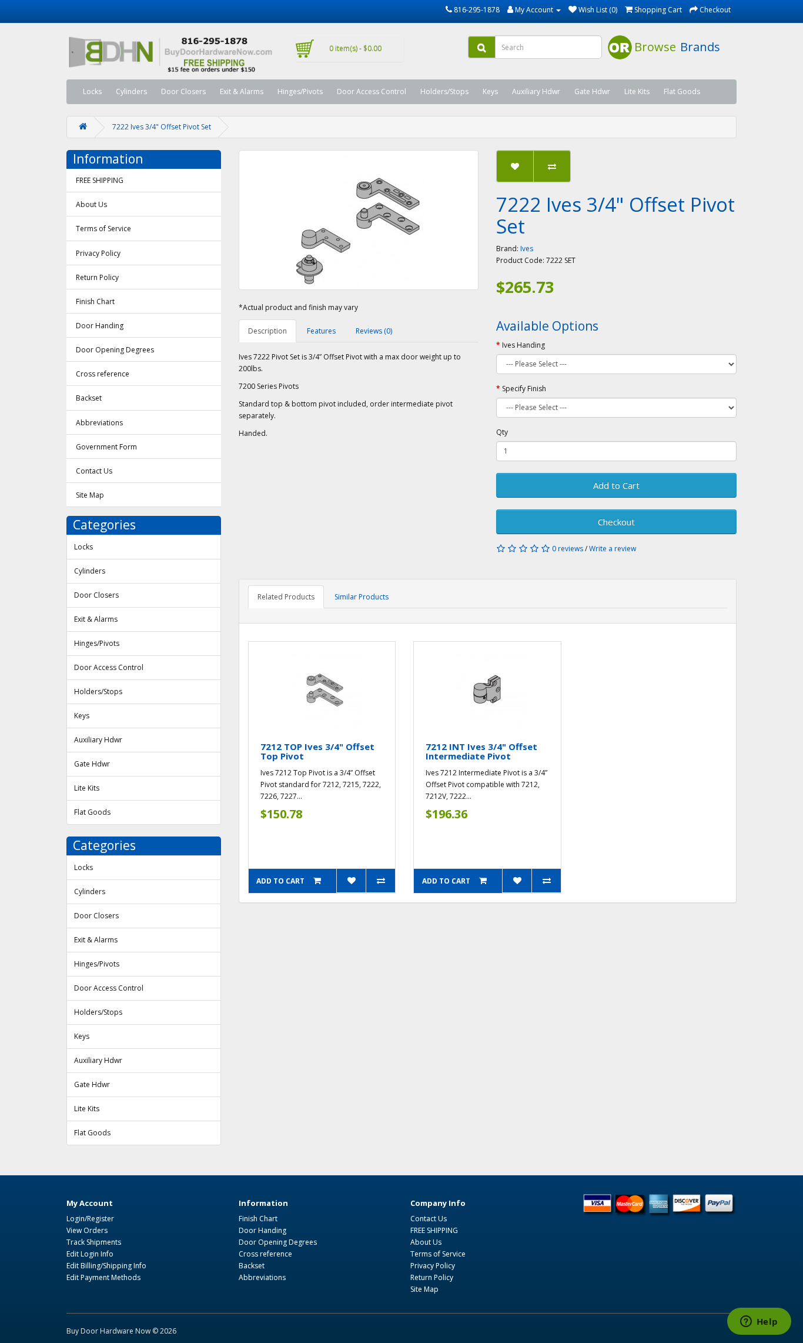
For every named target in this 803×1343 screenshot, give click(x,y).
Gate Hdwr (592, 91)
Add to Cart (616, 485)
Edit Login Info (89, 1254)
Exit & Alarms (241, 91)
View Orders (87, 1230)
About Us (91, 204)
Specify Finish (524, 389)
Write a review (612, 549)
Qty (502, 432)
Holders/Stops (444, 91)
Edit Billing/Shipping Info (106, 1266)
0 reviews (567, 549)
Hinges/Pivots (300, 91)
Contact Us (94, 471)
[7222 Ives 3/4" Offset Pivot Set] (359, 220)
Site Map (90, 495)
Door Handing (99, 326)
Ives (526, 249)
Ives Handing (523, 345)
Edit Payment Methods (103, 1277)
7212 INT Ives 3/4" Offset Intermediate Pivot (481, 751)
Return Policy (97, 277)
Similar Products (361, 597)
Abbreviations (99, 423)
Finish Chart (95, 301)
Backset (89, 398)
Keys (490, 91)
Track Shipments (93, 1242)
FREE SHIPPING (99, 180)
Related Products (285, 597)
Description (267, 331)
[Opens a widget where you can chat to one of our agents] (759, 1322)
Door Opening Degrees (115, 350)
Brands (700, 47)
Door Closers (183, 91)
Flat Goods (682, 91)
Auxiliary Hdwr (536, 91)
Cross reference (102, 374)
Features (321, 331)
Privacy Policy (98, 253)
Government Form (106, 447)
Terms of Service (103, 229)
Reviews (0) (374, 331)
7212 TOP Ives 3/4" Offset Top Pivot (317, 751)
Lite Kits (637, 91)
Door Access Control (371, 91)
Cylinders (131, 91)
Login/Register (90, 1219)
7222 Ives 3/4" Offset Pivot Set (161, 127)
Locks (92, 91)
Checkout (616, 522)
